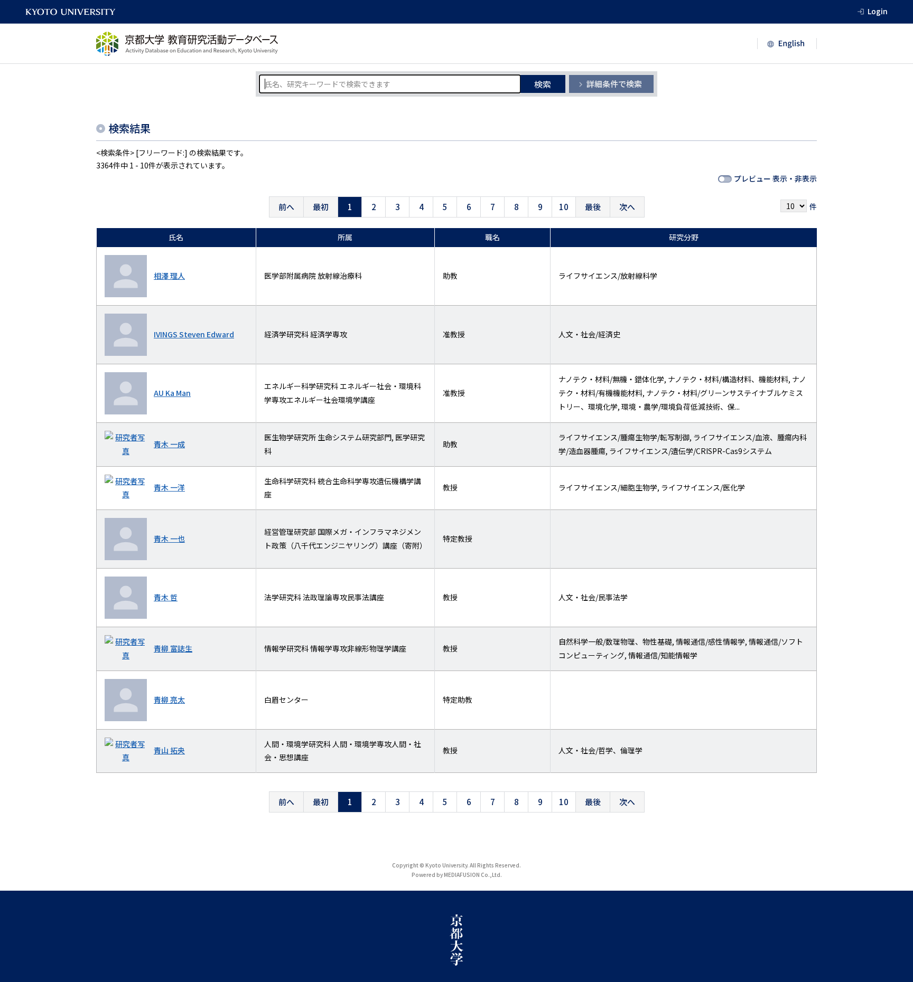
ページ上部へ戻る (893, 870)
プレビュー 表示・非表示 (775, 178)
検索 (542, 84)
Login (878, 11)
